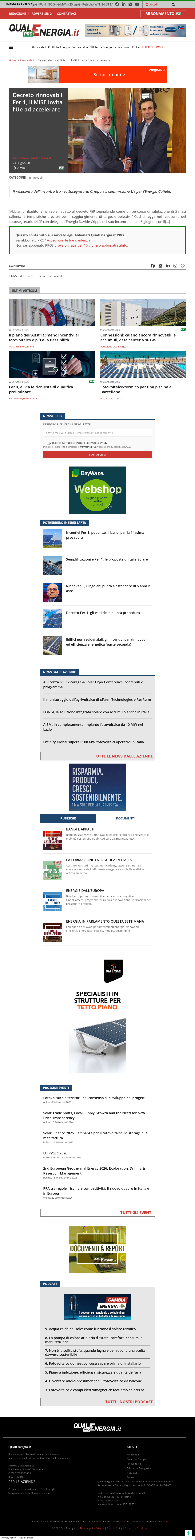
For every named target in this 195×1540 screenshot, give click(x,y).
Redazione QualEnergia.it (32, 158)
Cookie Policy (114, 1528)
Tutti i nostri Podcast (129, 1401)
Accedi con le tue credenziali (69, 240)
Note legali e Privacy (92, 1528)
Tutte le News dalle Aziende (123, 756)
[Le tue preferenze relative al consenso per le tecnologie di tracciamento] (188, 1533)
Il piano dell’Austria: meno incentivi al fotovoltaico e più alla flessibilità (44, 338)
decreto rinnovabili (50, 276)
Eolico (136, 47)
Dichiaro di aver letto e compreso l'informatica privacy (78, 442)
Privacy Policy (9, 1537)
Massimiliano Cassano (21, 346)
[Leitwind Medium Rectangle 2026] (97, 787)
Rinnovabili (38, 47)
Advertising (42, 13)
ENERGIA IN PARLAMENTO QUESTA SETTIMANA (105, 921)
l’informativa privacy (88, 446)
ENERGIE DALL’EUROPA (85, 890)
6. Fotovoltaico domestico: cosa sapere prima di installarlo (93, 1363)
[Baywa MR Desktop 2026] (97, 490)
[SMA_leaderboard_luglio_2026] (135, 30)
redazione (162, 1521)
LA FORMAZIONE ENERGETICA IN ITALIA (99, 860)
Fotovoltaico (80, 47)
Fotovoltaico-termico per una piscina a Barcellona (136, 389)
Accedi (153, 4)
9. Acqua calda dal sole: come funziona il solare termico (90, 1329)
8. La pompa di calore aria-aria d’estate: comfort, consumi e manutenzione (93, 1339)
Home (12, 60)
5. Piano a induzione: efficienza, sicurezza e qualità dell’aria (93, 1372)
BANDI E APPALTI (80, 829)
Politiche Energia (59, 47)
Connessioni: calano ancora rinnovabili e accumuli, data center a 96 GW (138, 338)
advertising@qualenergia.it (34, 1493)
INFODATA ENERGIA (19, 4)
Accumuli (124, 47)
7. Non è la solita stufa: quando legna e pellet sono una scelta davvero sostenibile (95, 1352)
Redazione (17, 13)
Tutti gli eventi (136, 1212)
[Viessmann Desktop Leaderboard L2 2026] (97, 74)
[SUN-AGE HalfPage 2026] (97, 1016)
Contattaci (66, 13)
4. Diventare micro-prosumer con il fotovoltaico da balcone (93, 1381)
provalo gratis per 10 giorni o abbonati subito (90, 245)
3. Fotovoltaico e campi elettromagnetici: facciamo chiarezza (94, 1390)
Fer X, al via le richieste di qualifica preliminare (41, 389)
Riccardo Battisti (109, 398)
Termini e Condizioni (137, 1528)
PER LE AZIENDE (21, 1481)
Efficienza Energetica (103, 47)
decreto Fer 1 (28, 276)
